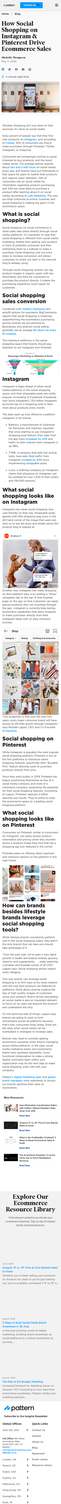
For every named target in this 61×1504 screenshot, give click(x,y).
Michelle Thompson (13, 57)
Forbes (10, 142)
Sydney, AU (9, 1477)
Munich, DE (9, 1465)
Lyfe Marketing (37, 195)
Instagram (30, 139)
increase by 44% (32, 459)
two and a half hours (23, 167)
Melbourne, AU (11, 1483)
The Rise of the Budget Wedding (22, 1381)
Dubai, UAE (9, 1471)
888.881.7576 (10, 1452)
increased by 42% (36, 438)
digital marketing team (28, 1077)
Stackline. (11, 730)
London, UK (9, 1459)
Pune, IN (7, 1502)
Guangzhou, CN (12, 1496)
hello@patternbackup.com (17, 1449)
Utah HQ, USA (11, 1430)
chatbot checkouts (33, 308)
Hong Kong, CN (12, 1490)
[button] (56, 5)
